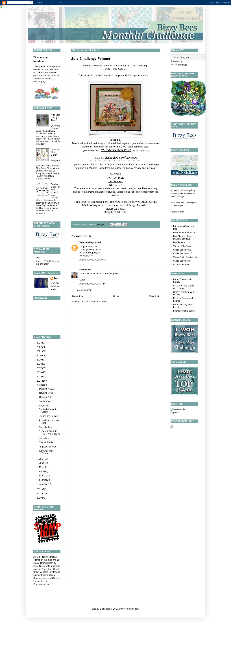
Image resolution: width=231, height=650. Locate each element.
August (43, 405)
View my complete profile (55, 286)
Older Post (154, 296)
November (44, 393)
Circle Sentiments (182, 261)
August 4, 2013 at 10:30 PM (92, 259)
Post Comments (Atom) (96, 301)
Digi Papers (179, 242)
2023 (39, 343)
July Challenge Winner (91, 58)
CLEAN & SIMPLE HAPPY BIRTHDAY (49, 432)
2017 (39, 368)
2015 (39, 376)
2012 (39, 489)
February (44, 480)
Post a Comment (84, 290)
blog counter (175, 413)
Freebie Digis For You (55, 187)
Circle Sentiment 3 (182, 250)
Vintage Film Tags (182, 246)
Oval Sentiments (181, 264)
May (41, 467)
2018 (39, 364)
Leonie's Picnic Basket (184, 311)
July (41, 459)
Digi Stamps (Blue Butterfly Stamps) (182, 237)
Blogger (135, 609)
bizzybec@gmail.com (111, 164)
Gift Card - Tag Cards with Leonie (183, 287)
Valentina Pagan (87, 242)
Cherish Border (46, 442)
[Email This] (112, 224)
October (43, 397)
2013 (39, 385)
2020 (39, 355)
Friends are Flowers (48, 416)
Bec (56, 278)
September (45, 401)
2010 (39, 498)
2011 (39, 493)
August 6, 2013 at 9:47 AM (92, 283)
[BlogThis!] (115, 224)
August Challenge (47, 446)
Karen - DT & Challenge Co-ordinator (48, 262)
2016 (39, 372)
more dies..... (45, 438)
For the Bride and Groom (47, 410)
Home (116, 296)
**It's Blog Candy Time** (55, 117)
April (41, 471)
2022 (39, 347)
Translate (182, 65)
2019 (39, 359)
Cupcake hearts (46, 427)
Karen (82, 269)
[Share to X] (118, 224)
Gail (38, 257)
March (42, 475)
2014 (39, 381)
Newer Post (78, 296)
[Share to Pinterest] (125, 224)
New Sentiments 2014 (184, 232)
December (44, 389)
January (43, 484)
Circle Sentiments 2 (182, 253)
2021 (39, 351)
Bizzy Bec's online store (121, 157)
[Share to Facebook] (122, 224)
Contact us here (177, 211)
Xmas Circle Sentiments (185, 257)
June (42, 463)
